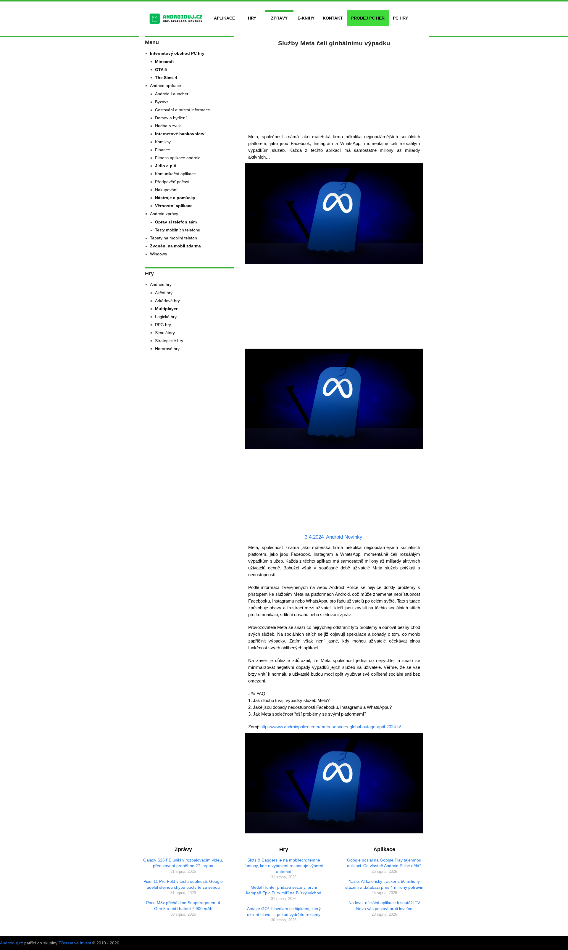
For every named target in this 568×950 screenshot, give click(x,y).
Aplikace (224, 18)
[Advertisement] (334, 88)
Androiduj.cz (11, 943)
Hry (252, 18)
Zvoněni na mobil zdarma (175, 246)
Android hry (161, 284)
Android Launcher (171, 93)
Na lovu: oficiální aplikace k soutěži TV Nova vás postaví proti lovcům (384, 905)
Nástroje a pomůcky (175, 197)
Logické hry (166, 316)
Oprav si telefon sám (176, 222)
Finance (162, 149)
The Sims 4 (166, 77)
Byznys (161, 101)
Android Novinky (344, 537)
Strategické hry (169, 340)
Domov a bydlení (171, 117)
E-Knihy (306, 18)
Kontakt (333, 18)
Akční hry (163, 292)
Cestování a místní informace (182, 109)
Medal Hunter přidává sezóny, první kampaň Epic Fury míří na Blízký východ (283, 890)
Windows (158, 254)
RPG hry (163, 324)
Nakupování (166, 189)
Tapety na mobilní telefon (173, 238)
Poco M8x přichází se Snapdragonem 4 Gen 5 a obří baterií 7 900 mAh (183, 905)
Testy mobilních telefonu (177, 230)
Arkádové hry (167, 300)
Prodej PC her (368, 18)
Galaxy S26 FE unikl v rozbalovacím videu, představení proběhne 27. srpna (183, 863)
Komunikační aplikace (175, 173)
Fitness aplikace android (178, 157)
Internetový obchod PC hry (177, 53)
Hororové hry (167, 348)
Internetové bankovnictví (180, 133)
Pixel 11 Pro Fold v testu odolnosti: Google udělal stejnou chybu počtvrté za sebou (183, 884)
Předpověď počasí (172, 181)
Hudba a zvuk (168, 125)
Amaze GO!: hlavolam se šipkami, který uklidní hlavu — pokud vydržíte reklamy (284, 911)
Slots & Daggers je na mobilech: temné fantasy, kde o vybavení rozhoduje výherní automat (283, 866)
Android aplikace (165, 85)
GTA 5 (161, 69)
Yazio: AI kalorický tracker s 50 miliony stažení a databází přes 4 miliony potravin (384, 884)
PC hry (400, 18)
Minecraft (164, 61)
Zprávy (279, 18)
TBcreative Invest (75, 943)
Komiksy (163, 141)
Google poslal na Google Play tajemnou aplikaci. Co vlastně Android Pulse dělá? (384, 863)
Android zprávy (164, 213)
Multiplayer (166, 308)
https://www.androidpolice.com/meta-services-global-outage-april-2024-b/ (330, 726)
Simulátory (165, 332)
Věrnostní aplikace (174, 205)
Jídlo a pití (165, 165)
